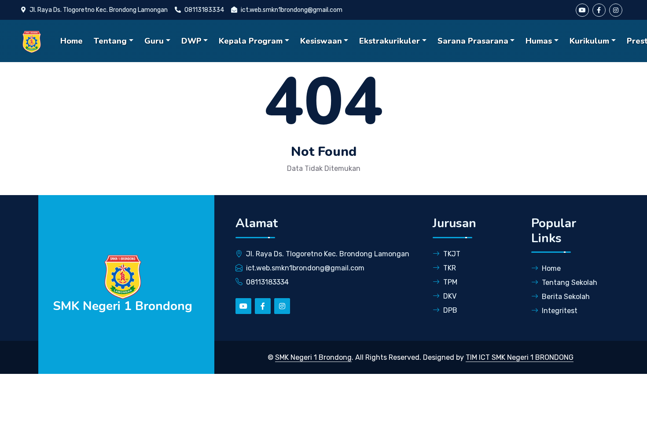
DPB (450, 310)
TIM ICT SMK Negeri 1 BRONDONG (519, 357)
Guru (154, 41)
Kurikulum (589, 41)
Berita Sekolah (566, 296)
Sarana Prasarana (472, 41)
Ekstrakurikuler (389, 41)
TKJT (451, 254)
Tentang (110, 41)
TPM (450, 282)
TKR (449, 268)
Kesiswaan (321, 41)
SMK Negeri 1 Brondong (313, 357)
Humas (539, 41)
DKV (449, 296)
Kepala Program (251, 41)
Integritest (559, 311)
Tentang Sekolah (569, 282)
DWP (191, 41)
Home (71, 41)
